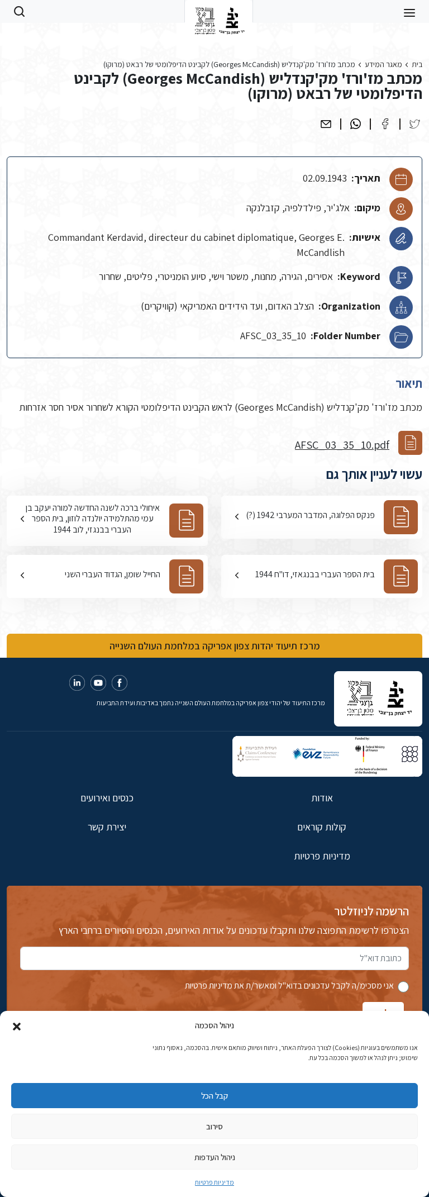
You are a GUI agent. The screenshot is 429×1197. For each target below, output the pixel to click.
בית (417, 64)
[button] (16, 1025)
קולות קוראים (321, 826)
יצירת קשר (107, 826)
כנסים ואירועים (107, 797)
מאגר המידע (383, 64)
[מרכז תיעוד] (218, 11)
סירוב (214, 1126)
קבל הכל (214, 1095)
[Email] (326, 123)
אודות (322, 797)
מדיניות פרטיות (214, 1182)
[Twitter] (414, 123)
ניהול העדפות (214, 1157)
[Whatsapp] (355, 123)
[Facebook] (385, 123)
